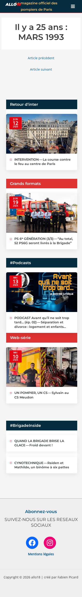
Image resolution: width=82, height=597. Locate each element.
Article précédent (41, 58)
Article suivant (41, 69)
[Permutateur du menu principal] (73, 6)
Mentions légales (41, 554)
